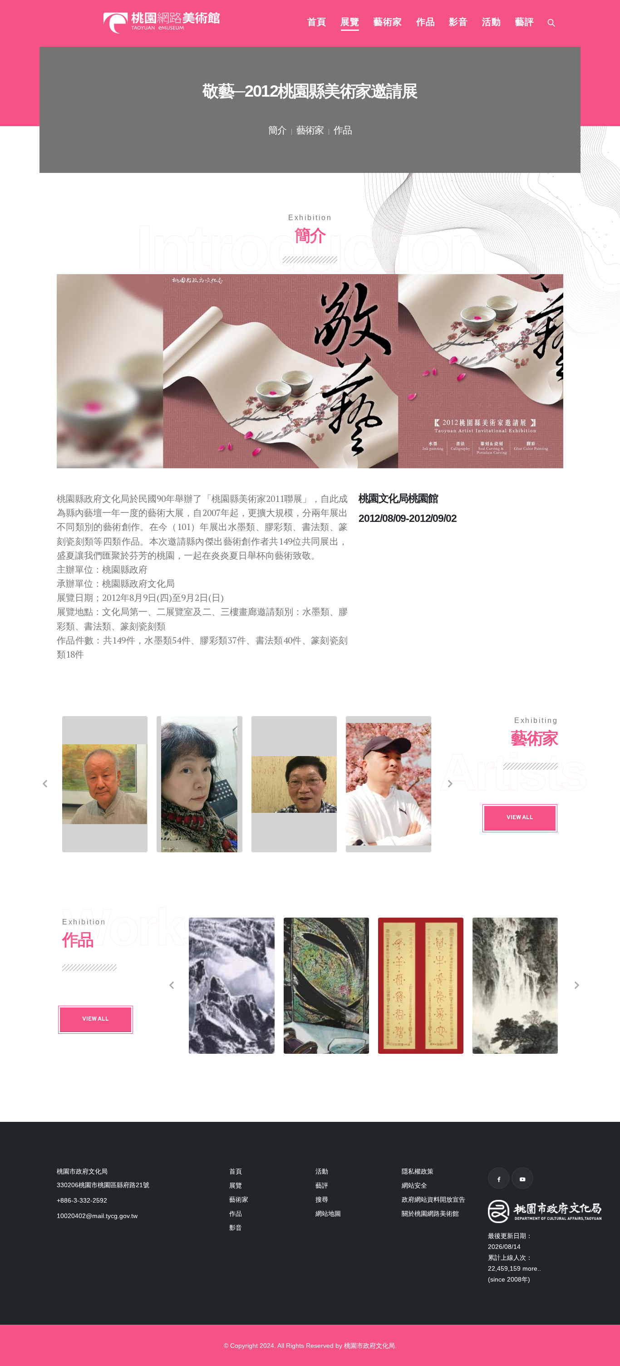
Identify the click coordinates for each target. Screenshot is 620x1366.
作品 (425, 22)
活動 (491, 22)
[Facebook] (499, 1178)
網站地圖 (328, 1213)
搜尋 (321, 1199)
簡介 (277, 131)
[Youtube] (522, 1178)
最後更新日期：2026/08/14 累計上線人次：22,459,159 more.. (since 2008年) (514, 1257)
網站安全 (414, 1185)
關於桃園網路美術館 (430, 1213)
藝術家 (388, 22)
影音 (458, 22)
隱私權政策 (417, 1171)
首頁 (316, 22)
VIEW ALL (520, 817)
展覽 (349, 22)
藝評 (524, 22)
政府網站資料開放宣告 (433, 1199)
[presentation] (44, 784)
